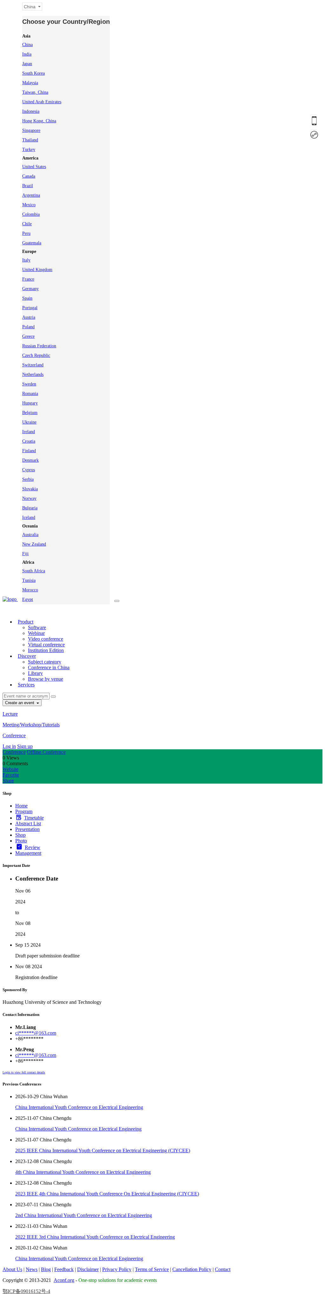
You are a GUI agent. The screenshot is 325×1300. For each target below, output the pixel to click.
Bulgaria (29, 508)
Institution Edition (46, 650)
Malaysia (30, 82)
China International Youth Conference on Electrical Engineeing (78, 1129)
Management (28, 853)
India (26, 54)
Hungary (30, 403)
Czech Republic (36, 355)
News (31, 1269)
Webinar (36, 633)
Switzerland (32, 365)
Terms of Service (152, 1269)
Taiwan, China (35, 92)
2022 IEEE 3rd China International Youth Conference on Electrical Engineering (95, 1237)
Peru (26, 233)
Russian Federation (39, 346)
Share (8, 780)
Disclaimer (88, 1269)
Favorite (11, 775)
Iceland (28, 517)
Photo (21, 840)
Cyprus (28, 469)
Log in (9, 746)
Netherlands (32, 374)
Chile (27, 223)
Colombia (31, 214)
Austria (28, 317)
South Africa (33, 570)
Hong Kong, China (39, 121)
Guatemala (31, 243)
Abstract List (28, 823)
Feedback (64, 1269)
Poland (28, 326)
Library (35, 673)
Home (21, 805)
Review (32, 847)
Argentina (31, 195)
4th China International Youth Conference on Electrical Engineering (83, 1172)
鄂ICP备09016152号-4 (26, 1291)
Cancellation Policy (191, 1269)
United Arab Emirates (41, 101)
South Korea (33, 73)
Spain (27, 298)
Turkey (28, 149)
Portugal (29, 307)
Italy (26, 260)
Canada (28, 176)
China (27, 44)
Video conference (45, 639)
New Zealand (34, 544)
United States (34, 166)
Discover (27, 656)
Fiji (25, 553)
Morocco (30, 590)
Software (37, 627)
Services (26, 684)
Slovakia (30, 489)
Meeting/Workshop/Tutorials (31, 724)
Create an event (20, 702)
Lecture (10, 714)
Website (10, 769)
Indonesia (30, 111)
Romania (30, 393)
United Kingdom (37, 269)
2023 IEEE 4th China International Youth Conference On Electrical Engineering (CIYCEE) (107, 1193)
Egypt (27, 599)
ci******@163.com (35, 1033)
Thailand (30, 140)
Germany (30, 288)
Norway (29, 498)
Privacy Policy (116, 1269)
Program (23, 811)
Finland (29, 450)
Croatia (28, 441)
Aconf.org (64, 1280)
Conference (14, 735)
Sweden (29, 384)
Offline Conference (46, 752)
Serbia (28, 479)
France (28, 279)
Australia (30, 534)
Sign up (25, 746)
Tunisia (29, 580)
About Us (12, 1269)
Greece (28, 336)
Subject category (44, 661)
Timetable (34, 817)
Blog (46, 1269)
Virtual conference (46, 644)
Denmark (30, 460)
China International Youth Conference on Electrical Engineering (79, 1107)
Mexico (29, 204)
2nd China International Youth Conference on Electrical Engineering (83, 1215)
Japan (27, 63)
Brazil (27, 185)
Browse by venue (45, 679)
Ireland (28, 431)
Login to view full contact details (24, 1072)
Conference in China (49, 667)
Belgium (29, 412)
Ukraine (29, 422)
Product (25, 621)
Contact (222, 1269)
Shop (20, 835)
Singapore (31, 130)
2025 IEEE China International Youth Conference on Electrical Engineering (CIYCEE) (102, 1150)
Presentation (27, 829)
